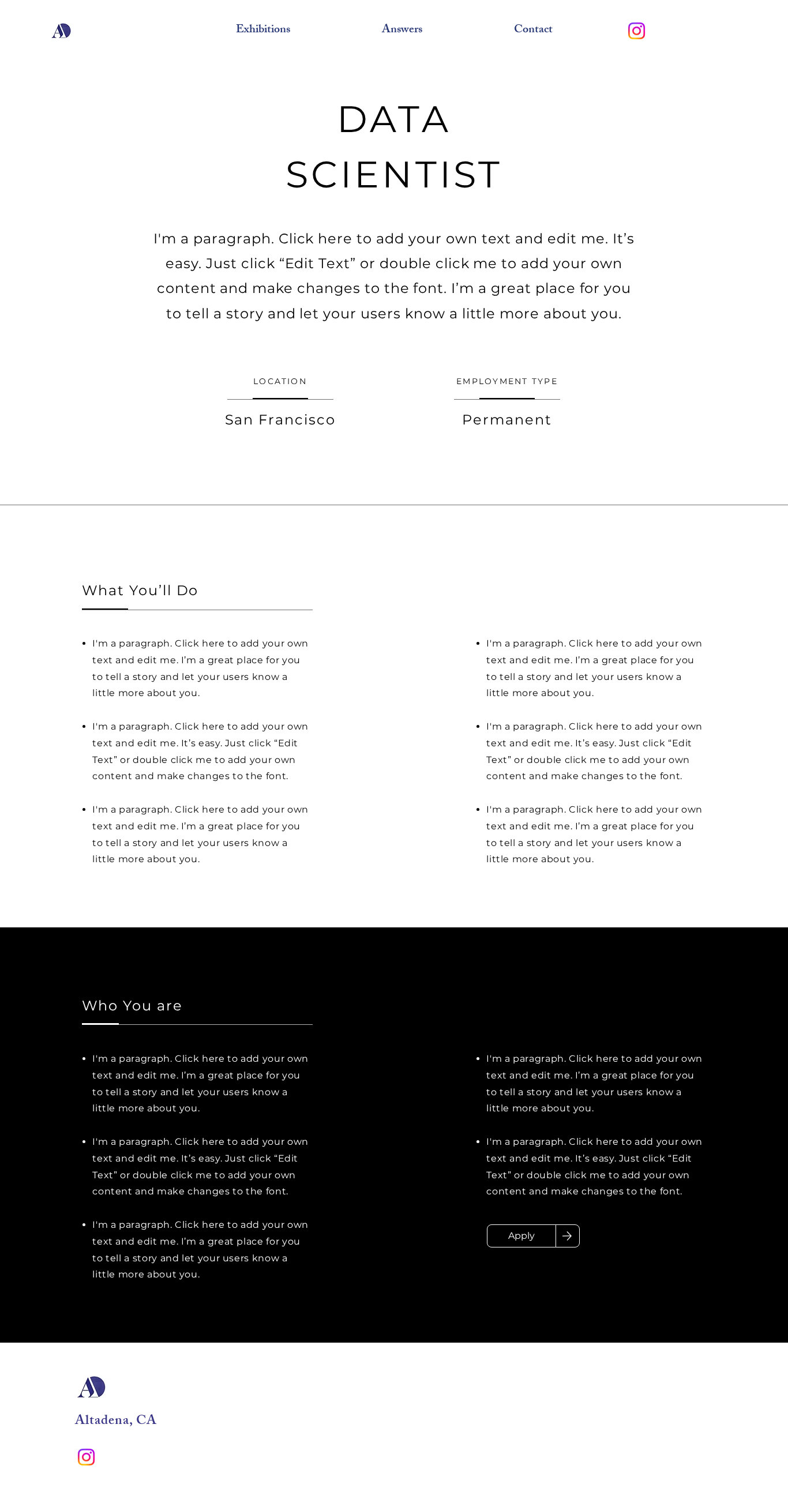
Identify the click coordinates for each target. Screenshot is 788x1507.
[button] (263, 30)
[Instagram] (636, 31)
